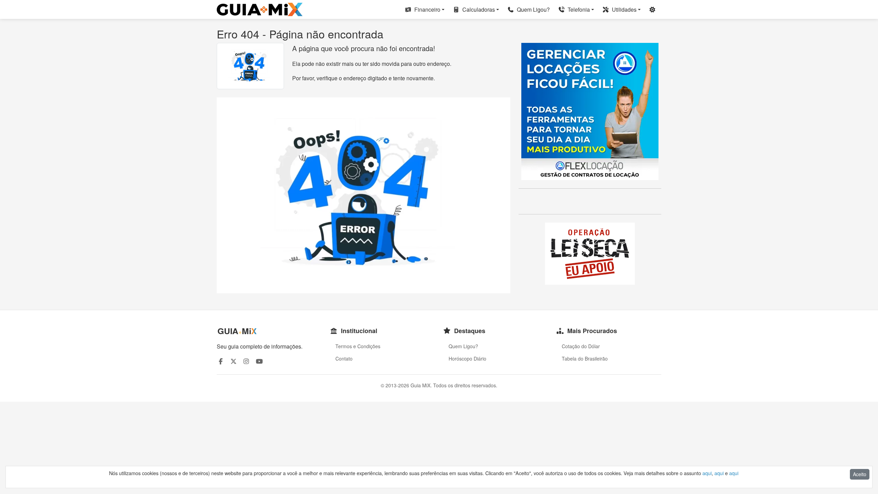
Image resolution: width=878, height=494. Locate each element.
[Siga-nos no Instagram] (246, 361)
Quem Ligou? (532, 9)
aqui (707, 473)
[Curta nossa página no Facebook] (221, 361)
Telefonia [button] (578, 9)
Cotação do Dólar (581, 346)
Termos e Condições (357, 346)
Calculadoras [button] (478, 9)
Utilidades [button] (623, 9)
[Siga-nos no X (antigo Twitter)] (234, 361)
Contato (344, 358)
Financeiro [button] (426, 9)
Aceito (859, 474)
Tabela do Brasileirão (585, 358)
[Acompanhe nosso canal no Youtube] (259, 361)
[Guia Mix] (259, 9)
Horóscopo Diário (467, 358)
